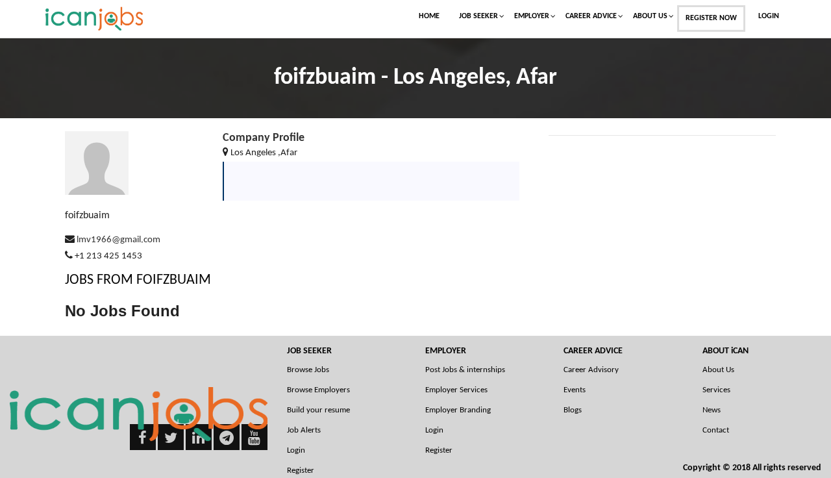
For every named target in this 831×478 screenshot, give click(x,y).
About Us (650, 16)
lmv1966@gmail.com (118, 240)
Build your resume (318, 410)
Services (716, 390)
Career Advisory (591, 370)
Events (575, 390)
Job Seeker (478, 16)
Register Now (711, 18)
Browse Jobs (308, 370)
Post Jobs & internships (465, 370)
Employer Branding (458, 410)
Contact (715, 430)
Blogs (573, 410)
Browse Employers (318, 390)
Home (429, 16)
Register (439, 450)
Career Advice (591, 16)
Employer (531, 16)
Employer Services (456, 390)
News (711, 410)
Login (768, 16)
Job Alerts (304, 430)
